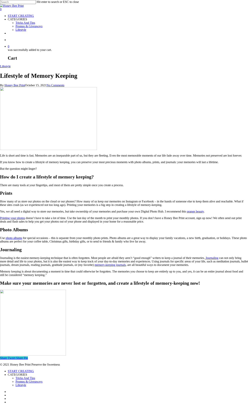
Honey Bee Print (14, 85)
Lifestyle (5, 66)
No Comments (55, 85)
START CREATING (21, 371)
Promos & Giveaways (29, 381)
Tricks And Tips (25, 378)
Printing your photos (12, 218)
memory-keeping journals (110, 264)
